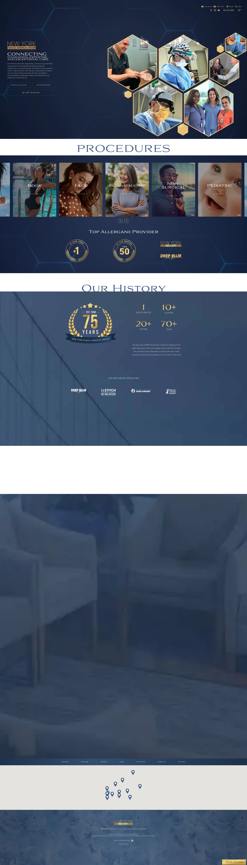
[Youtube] (219, 10)
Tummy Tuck (148, 615)
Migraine (146, 609)
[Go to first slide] (126, 221)
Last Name (128, 554)
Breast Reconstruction (83, 598)
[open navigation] (238, 10)
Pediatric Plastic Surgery (117, 612)
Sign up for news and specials (86, 636)
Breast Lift (147, 595)
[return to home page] (11, 7)
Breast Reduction (115, 598)
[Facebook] (211, 10)
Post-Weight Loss (149, 612)
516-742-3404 (228, 10)
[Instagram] (215, 10)
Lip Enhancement (149, 607)
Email (76, 563)
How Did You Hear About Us (82, 571)
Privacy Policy (100, 836)
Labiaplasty (113, 607)
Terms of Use (108, 836)
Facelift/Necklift (81, 604)
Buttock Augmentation (150, 598)
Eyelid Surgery (115, 601)
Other (78, 618)
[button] (229, 6)
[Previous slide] (121, 221)
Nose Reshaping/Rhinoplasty (85, 612)
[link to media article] (70, 486)
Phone (126, 563)
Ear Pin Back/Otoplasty (117, 604)
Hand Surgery (81, 607)
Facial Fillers (148, 601)
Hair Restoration (149, 604)
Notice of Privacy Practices (133, 836)
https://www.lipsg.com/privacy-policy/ (96, 660)
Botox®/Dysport (82, 595)
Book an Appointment (43, 85)
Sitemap (93, 836)
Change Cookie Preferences (148, 836)
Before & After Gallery (19, 85)
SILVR (128, 840)
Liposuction (80, 609)
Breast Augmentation (116, 595)
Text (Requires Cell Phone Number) (87, 588)
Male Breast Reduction (117, 609)
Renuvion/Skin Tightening (84, 615)
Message (76, 622)
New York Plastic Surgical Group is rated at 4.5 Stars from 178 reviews (127, 829)
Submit (79, 681)
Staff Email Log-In (123, 844)
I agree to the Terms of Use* (85, 641)
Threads (113, 615)
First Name (78, 554)
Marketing (122, 840)
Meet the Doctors (33, 93)
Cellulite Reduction (82, 601)
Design (115, 840)
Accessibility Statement (119, 836)
